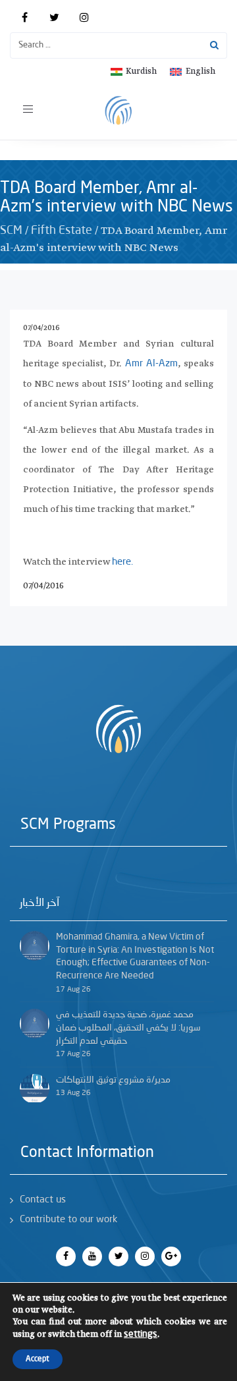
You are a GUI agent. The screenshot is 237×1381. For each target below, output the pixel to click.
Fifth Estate (61, 231)
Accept (37, 1359)
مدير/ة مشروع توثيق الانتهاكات (113, 1080)
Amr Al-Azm (151, 364)
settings (140, 1334)
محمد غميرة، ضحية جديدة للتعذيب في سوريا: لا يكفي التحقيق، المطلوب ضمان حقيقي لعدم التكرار (128, 1027)
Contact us (43, 1200)
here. (122, 562)
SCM (11, 231)
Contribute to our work (68, 1220)
